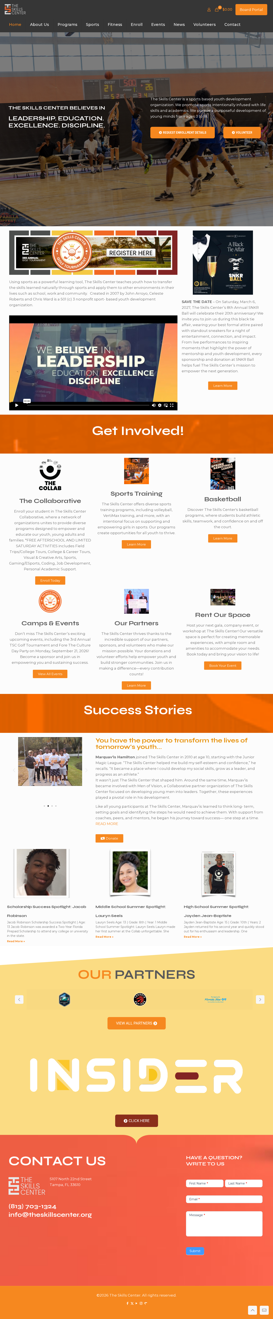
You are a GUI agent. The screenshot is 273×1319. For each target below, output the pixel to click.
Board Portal (251, 9)
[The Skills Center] (15, 9)
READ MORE (107, 824)
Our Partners (136, 623)
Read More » (16, 941)
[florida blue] (215, 999)
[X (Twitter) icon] (132, 1303)
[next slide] (260, 999)
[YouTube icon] (136, 1303)
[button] (14, 770)
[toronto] (139, 999)
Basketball (222, 499)
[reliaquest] (64, 999)
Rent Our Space (222, 615)
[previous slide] (19, 999)
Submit (195, 1251)
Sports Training (136, 493)
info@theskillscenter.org (50, 1214)
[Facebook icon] (127, 1303)
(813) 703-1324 (33, 1206)
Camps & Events (50, 623)
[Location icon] (145, 1303)
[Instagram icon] (141, 1303)
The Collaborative (50, 501)
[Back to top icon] (252, 1310)
